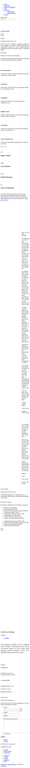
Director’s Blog (11, 13)
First (21, 709)
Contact (6, 14)
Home (5, 4)
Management (10, 11)
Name (5, 707)
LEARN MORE (5, 31)
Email (5, 712)
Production (7, 5)
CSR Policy (7, 752)
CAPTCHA (7, 733)
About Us (6, 10)
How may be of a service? (11, 719)
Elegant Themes (12, 764)
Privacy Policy (8, 751)
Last (21, 710)
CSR (5, 8)
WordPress (3, 766)
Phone (5, 715)
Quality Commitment (9, 7)
